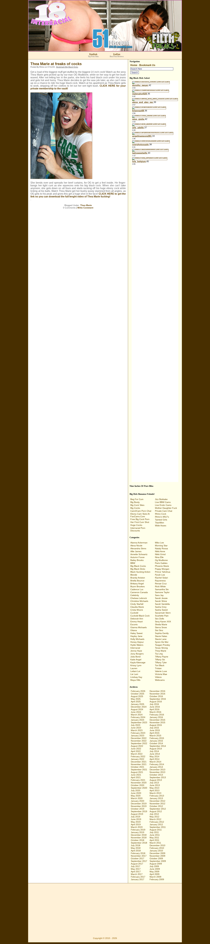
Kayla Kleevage (137, 662)
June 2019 (136, 819)
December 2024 (139, 707)
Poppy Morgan (162, 569)
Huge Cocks (136, 525)
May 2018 (136, 848)
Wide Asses (160, 525)
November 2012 (157, 803)
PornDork (93, 54)
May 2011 (154, 837)
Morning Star (161, 545)
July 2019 (135, 816)
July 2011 (154, 832)
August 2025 (137, 696)
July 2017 (135, 866)
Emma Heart (136, 621)
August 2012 (156, 811)
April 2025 (136, 701)
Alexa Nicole (136, 545)
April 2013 (154, 790)
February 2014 (157, 764)
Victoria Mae (161, 674)
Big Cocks (135, 508)
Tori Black (159, 665)
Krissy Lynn (135, 665)
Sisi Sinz (159, 630)
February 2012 (157, 822)
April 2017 (136, 871)
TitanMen (159, 522)
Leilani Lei (135, 671)
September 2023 (139, 722)
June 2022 (136, 748)
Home (133, 65)
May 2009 (154, 871)
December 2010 (157, 845)
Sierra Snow (161, 627)
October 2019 (137, 809)
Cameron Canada (139, 592)
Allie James (135, 551)
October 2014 (156, 743)
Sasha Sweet (161, 610)
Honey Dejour (137, 642)
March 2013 (155, 793)
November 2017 (139, 856)
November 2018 (139, 837)
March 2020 (137, 798)
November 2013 (157, 772)
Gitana (133, 630)
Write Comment (85, 207)
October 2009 (156, 858)
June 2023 (136, 727)
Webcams (160, 680)
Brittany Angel (137, 583)
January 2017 (137, 879)
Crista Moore (136, 610)
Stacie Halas (161, 636)
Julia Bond (135, 656)
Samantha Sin (162, 589)
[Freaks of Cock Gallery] (61, 178)
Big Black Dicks (137, 569)
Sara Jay (159, 595)
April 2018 (136, 850)
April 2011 (154, 840)
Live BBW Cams (163, 502)
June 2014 (155, 754)
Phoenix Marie (162, 566)
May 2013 (154, 788)
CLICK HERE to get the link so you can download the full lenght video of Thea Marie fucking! (78, 195)
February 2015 (157, 738)
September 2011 (158, 827)
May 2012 (154, 816)
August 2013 (156, 780)
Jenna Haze (136, 651)
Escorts (134, 624)
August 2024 (137, 709)
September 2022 (139, 743)
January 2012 (156, 824)
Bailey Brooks (137, 560)
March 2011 (155, 843)
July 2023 (135, 725)
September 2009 (158, 861)
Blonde (133, 575)
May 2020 (136, 795)
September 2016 (158, 699)
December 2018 (139, 835)
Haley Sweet (136, 633)
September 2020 (139, 788)
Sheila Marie (161, 624)
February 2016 (157, 714)
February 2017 (138, 877)
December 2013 (157, 769)
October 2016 (156, 696)
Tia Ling (159, 653)
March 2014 (155, 761)
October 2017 (137, 858)
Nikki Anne (160, 551)
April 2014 (154, 759)
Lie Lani (134, 674)
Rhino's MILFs (162, 517)
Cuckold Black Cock (140, 615)
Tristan (158, 668)
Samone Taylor (162, 592)
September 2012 (158, 809)
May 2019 (136, 822)
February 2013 (157, 795)
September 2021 (139, 769)
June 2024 (136, 712)
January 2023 (137, 735)
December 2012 (157, 801)
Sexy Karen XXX (163, 621)
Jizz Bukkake (161, 499)
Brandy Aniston (137, 577)
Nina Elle (159, 557)
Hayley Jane (136, 636)
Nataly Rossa (161, 548)
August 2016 (156, 701)
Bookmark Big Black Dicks (67, 67)
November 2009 (157, 856)
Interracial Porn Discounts (137, 529)
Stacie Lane (160, 639)
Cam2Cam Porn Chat (140, 511)
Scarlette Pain (161, 615)
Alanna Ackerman (138, 542)
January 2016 (156, 717)
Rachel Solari (161, 577)
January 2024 (137, 720)
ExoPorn (116, 54)
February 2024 (138, 717)
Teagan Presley (162, 645)
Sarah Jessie (161, 598)
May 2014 (154, 756)
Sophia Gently (162, 633)
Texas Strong (161, 648)
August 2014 (156, 748)
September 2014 (158, 746)
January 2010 (156, 850)
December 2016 (157, 691)
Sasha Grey (160, 607)
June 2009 (155, 869)
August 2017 (137, 863)
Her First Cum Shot (139, 522)
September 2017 (139, 861)
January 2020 (137, 801)
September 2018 (139, 843)
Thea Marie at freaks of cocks (56, 64)
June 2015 (155, 730)
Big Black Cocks (138, 566)
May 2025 (136, 699)
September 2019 (139, 811)
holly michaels (137, 639)
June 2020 (136, 793)
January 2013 (156, 798)
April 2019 (136, 824)
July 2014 (154, 751)
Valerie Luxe (161, 671)
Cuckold (134, 613)
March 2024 (137, 714)
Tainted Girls (161, 519)
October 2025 (137, 693)
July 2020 (135, 790)
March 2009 (155, 877)
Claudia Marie (137, 607)
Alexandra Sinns (138, 548)
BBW (132, 563)
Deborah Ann (136, 618)
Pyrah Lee (160, 575)
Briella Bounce (137, 580)
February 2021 (138, 780)
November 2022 (139, 741)
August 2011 (156, 829)
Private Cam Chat (163, 511)
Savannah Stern (163, 613)
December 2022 (139, 738)
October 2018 (137, 840)
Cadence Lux (136, 589)
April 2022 (136, 751)
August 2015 (156, 725)
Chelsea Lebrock (138, 598)
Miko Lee (159, 542)
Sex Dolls (159, 618)
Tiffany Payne (161, 656)
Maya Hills (135, 680)
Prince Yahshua (162, 572)
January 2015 (156, 741)
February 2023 (138, 733)
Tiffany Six (160, 659)
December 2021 (139, 761)
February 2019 (138, 829)
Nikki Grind (160, 554)
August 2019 (137, 814)
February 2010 (157, 848)
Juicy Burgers (137, 653)
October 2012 (156, 806)
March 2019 (137, 827)
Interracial (135, 648)
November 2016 (157, 693)
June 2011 (155, 835)
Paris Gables (161, 563)
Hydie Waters (136, 645)
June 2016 (155, 707)
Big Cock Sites (137, 505)
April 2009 (154, 874)
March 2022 (137, 754)
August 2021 (137, 772)
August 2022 (137, 746)
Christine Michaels (139, 601)
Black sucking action (140, 572)
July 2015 (154, 727)
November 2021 (139, 764)
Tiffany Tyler (161, 662)
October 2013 (156, 775)
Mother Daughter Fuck (166, 508)
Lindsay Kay (136, 677)
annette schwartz (138, 554)
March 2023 (137, 730)
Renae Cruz (161, 583)
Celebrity (134, 595)
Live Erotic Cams (163, 505)
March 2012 (155, 819)
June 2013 (155, 785)
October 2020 (137, 785)
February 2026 (138, 691)
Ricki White (160, 586)
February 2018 (138, 853)
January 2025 (137, 704)
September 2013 (158, 777)
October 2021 (137, 767)
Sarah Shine (161, 601)
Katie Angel (135, 659)
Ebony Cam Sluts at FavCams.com (140, 515)
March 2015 (155, 735)
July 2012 (154, 814)
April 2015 (154, 733)
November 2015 (157, 722)
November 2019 (139, 806)
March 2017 (137, 874)
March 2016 (155, 712)
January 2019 (137, 832)
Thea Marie (86, 205)
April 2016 (154, 709)
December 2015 (157, 720)
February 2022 (138, 756)
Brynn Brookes (137, 586)
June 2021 (136, 775)
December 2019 (139, 803)
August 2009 (156, 863)
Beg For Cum (136, 499)
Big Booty (135, 502)
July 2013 (154, 782)
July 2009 (154, 866)
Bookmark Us (147, 65)
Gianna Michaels (138, 627)
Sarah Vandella (162, 604)
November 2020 (139, 782)
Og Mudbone (161, 560)
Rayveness (160, 580)
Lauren (133, 668)
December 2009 (157, 853)
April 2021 (136, 777)
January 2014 (156, 767)
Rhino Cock (160, 514)
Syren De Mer (161, 642)
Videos (158, 677)
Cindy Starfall (136, 604)
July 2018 (135, 845)
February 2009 (157, 879)
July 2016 (154, 704)
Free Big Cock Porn (139, 519)
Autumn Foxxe (137, 557)
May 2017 (136, 869)
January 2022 (137, 759)
